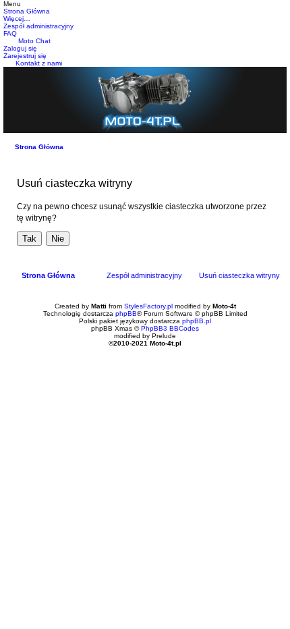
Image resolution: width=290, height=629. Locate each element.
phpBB (126, 313)
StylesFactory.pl (148, 306)
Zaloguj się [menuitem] (20, 48)
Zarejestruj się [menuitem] (25, 55)
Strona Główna (39, 147)
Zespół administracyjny (38, 26)
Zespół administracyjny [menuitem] (144, 275)
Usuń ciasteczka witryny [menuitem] (239, 275)
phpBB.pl (196, 321)
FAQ (10, 33)
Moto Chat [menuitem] (34, 41)
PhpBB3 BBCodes (170, 328)
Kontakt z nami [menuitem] (39, 63)
